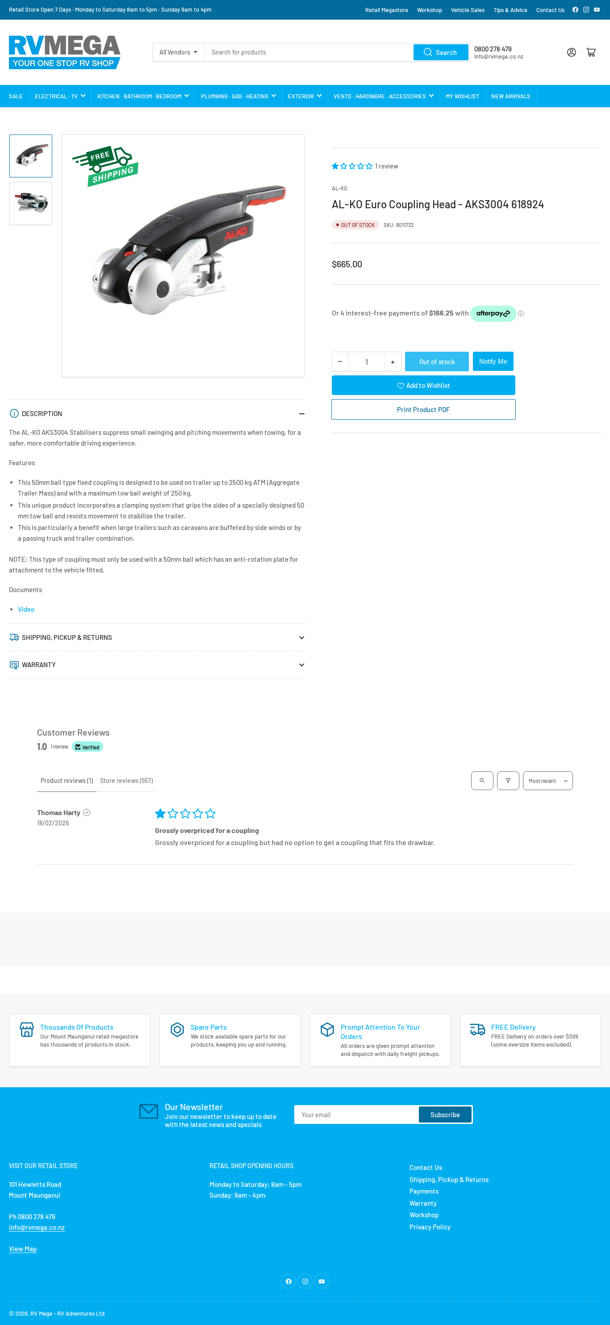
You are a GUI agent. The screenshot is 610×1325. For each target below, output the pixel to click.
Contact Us (550, 9)
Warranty (423, 1203)
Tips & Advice (510, 9)
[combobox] (337, 52)
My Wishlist (462, 96)
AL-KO (339, 188)
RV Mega (41, 1313)
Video (26, 609)
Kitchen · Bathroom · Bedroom (139, 96)
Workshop (429, 9)
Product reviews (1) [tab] (67, 780)
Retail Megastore (386, 9)
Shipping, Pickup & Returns (449, 1179)
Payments (424, 1191)
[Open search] (482, 780)
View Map (23, 1249)
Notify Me (493, 361)
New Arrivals (511, 96)
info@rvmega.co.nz (37, 1227)
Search (446, 52)
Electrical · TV (56, 96)
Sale (16, 96)
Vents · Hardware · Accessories (380, 96)
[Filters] (508, 780)
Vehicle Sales (468, 9)
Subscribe (445, 1114)
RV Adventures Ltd (80, 1313)
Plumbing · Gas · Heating (234, 96)
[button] (353, 166)
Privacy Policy (430, 1227)
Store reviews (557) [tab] (126, 780)
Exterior (301, 96)
